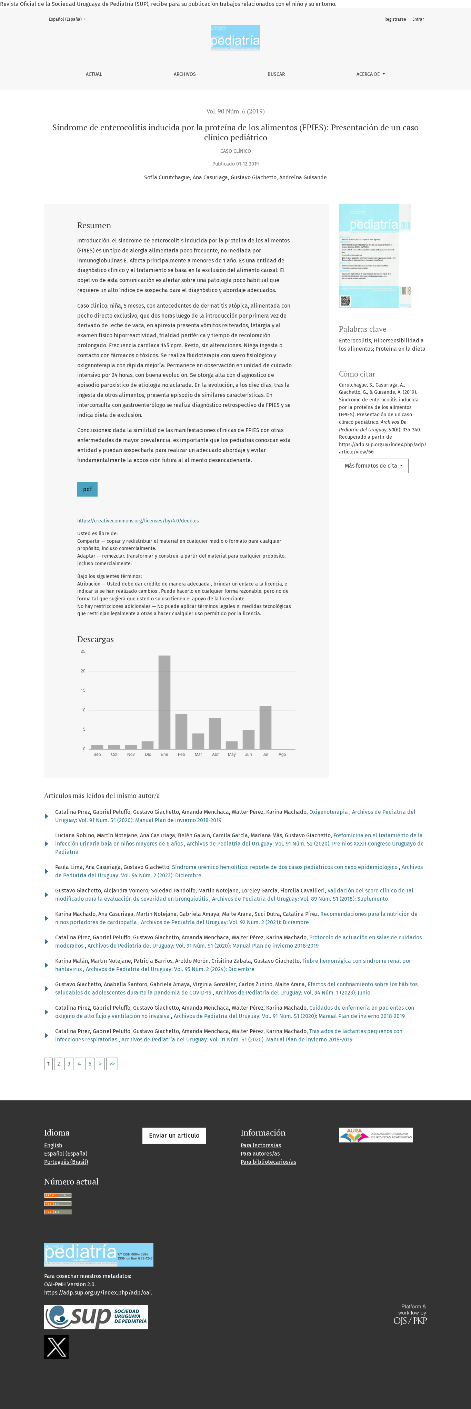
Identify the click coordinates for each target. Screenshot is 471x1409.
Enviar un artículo (174, 1135)
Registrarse (395, 19)
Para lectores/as (261, 1145)
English (53, 1145)
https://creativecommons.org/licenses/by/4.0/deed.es (138, 521)
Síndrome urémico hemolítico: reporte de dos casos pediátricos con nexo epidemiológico (285, 867)
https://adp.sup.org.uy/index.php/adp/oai (97, 1292)
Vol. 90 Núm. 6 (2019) (235, 111)
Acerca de (369, 74)
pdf (87, 489)
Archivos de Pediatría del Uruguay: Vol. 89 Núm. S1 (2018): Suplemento (300, 899)
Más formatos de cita (372, 465)
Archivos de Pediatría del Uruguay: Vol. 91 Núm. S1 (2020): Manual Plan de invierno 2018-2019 (203, 945)
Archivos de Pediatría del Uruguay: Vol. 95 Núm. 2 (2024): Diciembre (170, 969)
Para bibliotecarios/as (268, 1162)
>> (112, 1063)
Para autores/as (260, 1153)
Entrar (418, 19)
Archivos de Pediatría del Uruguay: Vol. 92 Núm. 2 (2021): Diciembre (225, 922)
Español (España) (69, 19)
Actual (94, 74)
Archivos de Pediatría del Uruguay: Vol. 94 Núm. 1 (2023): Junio (293, 992)
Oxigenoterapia (329, 812)
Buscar (276, 74)
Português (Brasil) (66, 1162)
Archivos (185, 74)
